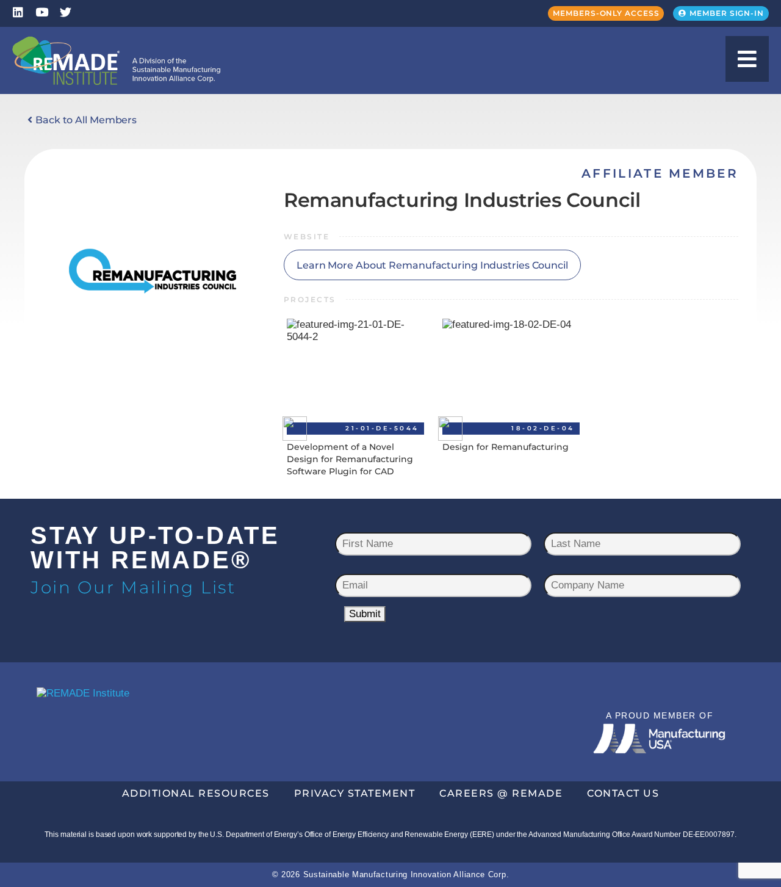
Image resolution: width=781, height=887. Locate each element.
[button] (747, 59)
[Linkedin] (18, 12)
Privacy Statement (355, 793)
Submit (365, 614)
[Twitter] (65, 12)
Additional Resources (196, 793)
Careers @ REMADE (501, 793)
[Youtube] (42, 12)
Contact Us (623, 793)
